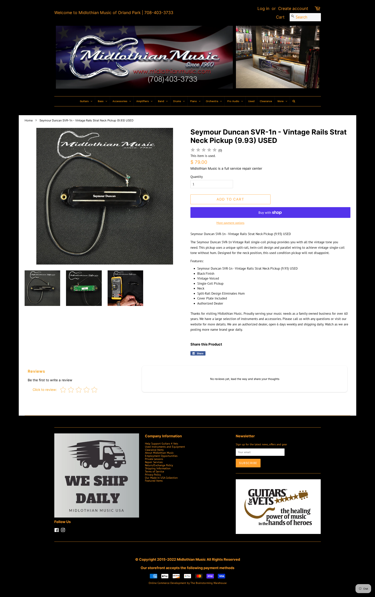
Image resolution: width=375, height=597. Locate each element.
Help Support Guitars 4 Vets (161, 443)
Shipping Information (158, 468)
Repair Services (154, 462)
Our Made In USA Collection (161, 477)
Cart (280, 17)
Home (29, 120)
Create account (293, 8)
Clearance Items (154, 450)
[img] (203, 150)
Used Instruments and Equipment (165, 446)
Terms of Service (154, 471)
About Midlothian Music (159, 452)
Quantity (196, 177)
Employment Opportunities (161, 456)
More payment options (230, 223)
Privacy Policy (153, 474)
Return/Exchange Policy (159, 465)
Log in (263, 8)
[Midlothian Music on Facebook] (56, 531)
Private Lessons (154, 459)
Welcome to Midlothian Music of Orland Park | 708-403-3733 (113, 12)
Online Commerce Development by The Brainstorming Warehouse (188, 583)
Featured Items (154, 480)
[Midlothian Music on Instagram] (63, 531)
